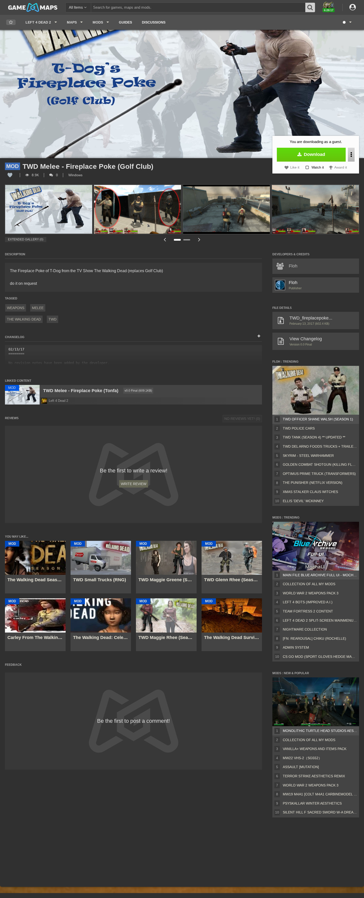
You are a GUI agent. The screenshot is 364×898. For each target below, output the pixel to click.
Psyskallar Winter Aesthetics (312, 803)
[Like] (10, 175)
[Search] (310, 7)
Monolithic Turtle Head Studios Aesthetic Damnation (320, 731)
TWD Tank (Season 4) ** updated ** (314, 437)
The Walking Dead (24, 319)
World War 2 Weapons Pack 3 (310, 593)
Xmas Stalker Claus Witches (310, 492)
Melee (38, 308)
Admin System (296, 647)
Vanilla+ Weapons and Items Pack (314, 749)
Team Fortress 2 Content (308, 611)
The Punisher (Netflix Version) (312, 483)
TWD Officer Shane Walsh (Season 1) (318, 419)
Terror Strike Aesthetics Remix (314, 776)
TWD (52, 319)
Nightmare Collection (305, 629)
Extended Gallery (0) (25, 239)
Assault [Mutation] (301, 767)
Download (314, 154)
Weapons (15, 308)
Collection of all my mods (309, 584)
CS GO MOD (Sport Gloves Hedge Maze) (320, 657)
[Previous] (165, 239)
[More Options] (351, 155)
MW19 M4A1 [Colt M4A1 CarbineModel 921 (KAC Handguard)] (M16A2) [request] (320, 794)
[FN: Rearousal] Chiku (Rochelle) (314, 638)
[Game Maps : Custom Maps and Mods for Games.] (33, 7)
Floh (293, 282)
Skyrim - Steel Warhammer (308, 456)
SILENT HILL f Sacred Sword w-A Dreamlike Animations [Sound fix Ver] (320, 812)
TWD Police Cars (299, 428)
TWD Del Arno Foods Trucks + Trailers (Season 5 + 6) (320, 446)
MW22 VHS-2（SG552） (302, 758)
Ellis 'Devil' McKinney (303, 501)
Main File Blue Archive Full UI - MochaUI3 (320, 575)
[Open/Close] (259, 336)
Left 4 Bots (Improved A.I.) (308, 602)
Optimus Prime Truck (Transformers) (319, 474)
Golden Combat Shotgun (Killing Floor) (320, 464)
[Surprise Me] (347, 22)
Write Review (133, 484)
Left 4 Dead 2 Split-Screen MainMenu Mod (320, 620)
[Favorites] (11, 22)
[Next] (199, 239)
